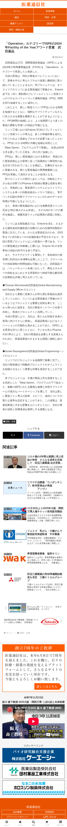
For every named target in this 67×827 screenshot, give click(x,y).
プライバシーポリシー (17, 817)
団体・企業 (10, 421)
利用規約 (49, 812)
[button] (54, 435)
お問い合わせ (49, 817)
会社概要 (17, 812)
